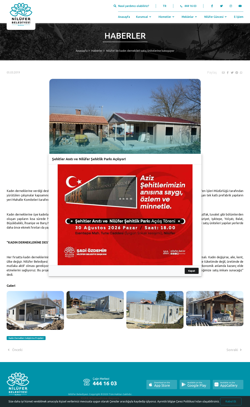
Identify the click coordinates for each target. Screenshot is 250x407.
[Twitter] (221, 5)
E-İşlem (238, 16)
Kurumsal (142, 16)
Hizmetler (165, 16)
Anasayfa (124, 16)
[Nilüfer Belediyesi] (21, 15)
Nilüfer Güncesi (214, 16)
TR (164, 5)
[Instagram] (230, 5)
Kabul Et (231, 401)
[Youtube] (240, 5)
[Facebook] (212, 5)
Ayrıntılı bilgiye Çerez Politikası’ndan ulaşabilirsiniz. (188, 401)
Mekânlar (188, 16)
